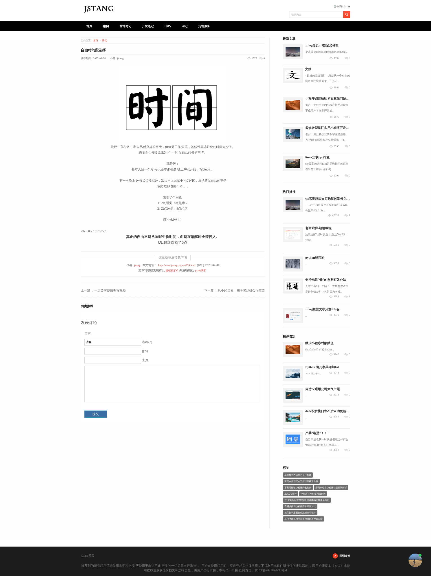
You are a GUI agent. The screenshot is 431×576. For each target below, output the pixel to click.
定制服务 (204, 26)
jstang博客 (200, 270)
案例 (106, 26)
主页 (145, 360)
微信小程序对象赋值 (319, 343)
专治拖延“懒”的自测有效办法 (325, 279)
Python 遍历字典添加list (322, 367)
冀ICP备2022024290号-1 (271, 570)
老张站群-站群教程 (318, 228)
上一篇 (103, 290)
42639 (335, 215)
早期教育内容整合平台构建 (297, 475)
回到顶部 (344, 555)
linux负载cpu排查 (317, 157)
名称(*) (147, 342)
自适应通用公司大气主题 (322, 389)
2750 (336, 450)
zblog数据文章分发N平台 (322, 309)
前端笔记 (125, 26)
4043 (336, 373)
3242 (336, 354)
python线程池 (314, 257)
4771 (336, 315)
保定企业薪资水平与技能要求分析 (301, 481)
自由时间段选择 (93, 50)
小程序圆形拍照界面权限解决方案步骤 (303, 519)
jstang (137, 265)
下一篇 (234, 290)
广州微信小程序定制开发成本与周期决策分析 (306, 500)
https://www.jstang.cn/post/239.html (176, 265)
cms (168, 26)
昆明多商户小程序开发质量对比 (300, 506)
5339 (336, 263)
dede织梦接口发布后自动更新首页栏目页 (333, 411)
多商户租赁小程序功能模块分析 (331, 487)
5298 (336, 296)
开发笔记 (148, 26)
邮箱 (145, 351)
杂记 (185, 26)
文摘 (308, 69)
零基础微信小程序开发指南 (297, 487)
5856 (336, 245)
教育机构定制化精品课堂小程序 (300, 512)
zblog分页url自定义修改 (322, 45)
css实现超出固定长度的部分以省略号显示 (333, 198)
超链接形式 (172, 270)
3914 (336, 394)
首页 (89, 26)
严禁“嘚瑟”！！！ (317, 433)
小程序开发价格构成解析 (313, 494)
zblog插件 (290, 494)
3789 (336, 416)
